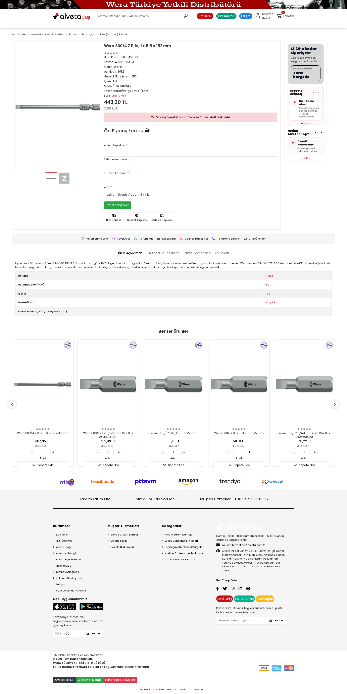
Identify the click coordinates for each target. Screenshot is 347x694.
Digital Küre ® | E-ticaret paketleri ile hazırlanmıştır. (173, 689)
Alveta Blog (63, 547)
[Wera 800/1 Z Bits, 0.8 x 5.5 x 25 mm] (238, 384)
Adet (108, 187)
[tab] (130, 253)
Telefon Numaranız (117, 159)
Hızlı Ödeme (226, 16)
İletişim (245, 16)
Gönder (96, 633)
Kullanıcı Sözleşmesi (69, 578)
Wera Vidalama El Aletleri (181, 541)
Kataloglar (265, 598)
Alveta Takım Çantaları (179, 535)
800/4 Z (270, 302)
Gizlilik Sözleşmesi (68, 572)
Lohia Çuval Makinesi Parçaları (184, 547)
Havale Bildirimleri (122, 547)
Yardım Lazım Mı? (94, 499)
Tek (267, 294)
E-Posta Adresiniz (116, 173)
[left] (12, 404)
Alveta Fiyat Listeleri (68, 559)
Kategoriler (172, 526)
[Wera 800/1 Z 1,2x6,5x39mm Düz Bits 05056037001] (108, 384)
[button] (285, 16)
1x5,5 (271, 276)
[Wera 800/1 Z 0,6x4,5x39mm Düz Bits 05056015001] (304, 384)
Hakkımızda (63, 566)
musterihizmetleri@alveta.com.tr (243, 545)
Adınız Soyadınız (115, 145)
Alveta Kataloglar (67, 553)
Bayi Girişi (205, 16)
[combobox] (57, 633)
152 (267, 285)
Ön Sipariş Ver (118, 205)
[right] (335, 404)
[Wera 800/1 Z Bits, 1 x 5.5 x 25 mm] (173, 384)
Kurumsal (61, 526)
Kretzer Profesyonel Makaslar (184, 553)
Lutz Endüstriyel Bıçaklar (180, 559)
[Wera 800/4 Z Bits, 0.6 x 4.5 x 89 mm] (42, 384)
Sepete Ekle (45, 465)
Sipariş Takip (118, 541)
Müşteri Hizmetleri (234, 499)
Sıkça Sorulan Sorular (155, 499)
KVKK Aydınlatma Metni (71, 590)
